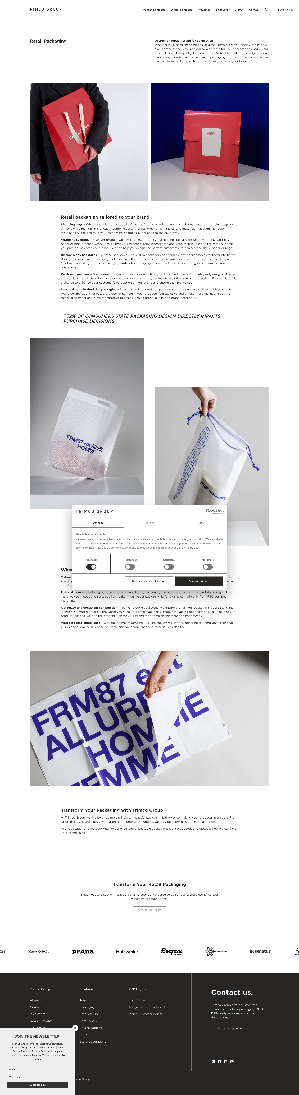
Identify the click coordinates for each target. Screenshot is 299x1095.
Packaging (87, 1007)
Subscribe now (38, 1084)
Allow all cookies (199, 581)
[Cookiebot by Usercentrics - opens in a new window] (208, 511)
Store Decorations (93, 1041)
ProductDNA (89, 1014)
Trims (83, 1000)
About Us (36, 1000)
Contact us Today (149, 909)
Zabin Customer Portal (145, 1014)
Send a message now (230, 1028)
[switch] (130, 567)
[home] (44, 9)
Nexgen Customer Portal (147, 1007)
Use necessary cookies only (149, 581)
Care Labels (88, 1021)
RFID (83, 1034)
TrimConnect (138, 1000)
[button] (153, 9)
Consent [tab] (97, 522)
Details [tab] (149, 522)
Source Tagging (91, 1028)
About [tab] (201, 522)
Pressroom (37, 1014)
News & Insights (41, 1021)
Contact (36, 1007)
